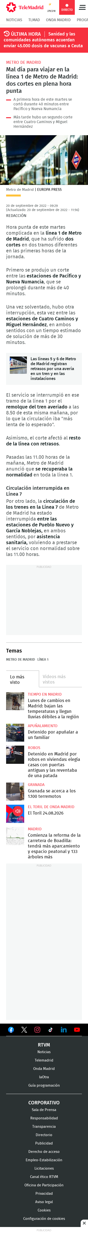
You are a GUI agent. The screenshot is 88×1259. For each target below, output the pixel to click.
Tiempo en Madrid (45, 694)
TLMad (34, 20)
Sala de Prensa (44, 1110)
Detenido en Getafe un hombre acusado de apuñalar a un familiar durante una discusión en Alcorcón (15, 733)
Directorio (44, 1135)
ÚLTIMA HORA (26, 34)
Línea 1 (42, 659)
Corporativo (44, 1102)
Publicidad (44, 1143)
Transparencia (44, 1126)
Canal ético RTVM (44, 1177)
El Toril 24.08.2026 (15, 814)
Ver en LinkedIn (64, 1030)
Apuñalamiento (42, 726)
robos (34, 748)
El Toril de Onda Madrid (51, 807)
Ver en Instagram (37, 1030)
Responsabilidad (44, 1118)
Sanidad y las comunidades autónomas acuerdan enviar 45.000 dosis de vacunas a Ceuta (43, 40)
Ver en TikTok (50, 1031)
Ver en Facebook (11, 1031)
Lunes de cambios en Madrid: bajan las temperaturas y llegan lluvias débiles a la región (15, 701)
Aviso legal (44, 1202)
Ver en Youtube (77, 1030)
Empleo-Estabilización (44, 1160)
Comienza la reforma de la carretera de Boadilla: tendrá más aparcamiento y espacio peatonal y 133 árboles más (15, 836)
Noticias (14, 20)
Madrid (35, 829)
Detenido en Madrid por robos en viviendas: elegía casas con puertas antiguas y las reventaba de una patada (15, 755)
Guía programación (44, 1085)
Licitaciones (44, 1168)
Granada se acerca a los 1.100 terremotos (15, 792)
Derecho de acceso (44, 1152)
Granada (36, 785)
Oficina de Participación (44, 1185)
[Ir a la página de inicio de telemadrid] (25, 7)
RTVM (44, 1045)
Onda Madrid (58, 20)
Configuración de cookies (44, 1219)
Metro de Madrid (23, 62)
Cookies (44, 1210)
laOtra (44, 1077)
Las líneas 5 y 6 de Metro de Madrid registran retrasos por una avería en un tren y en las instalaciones (18, 365)
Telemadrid (44, 1060)
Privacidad (44, 1193)
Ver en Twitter (24, 1031)
